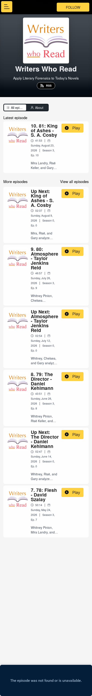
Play (76, 128)
